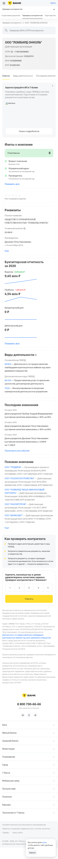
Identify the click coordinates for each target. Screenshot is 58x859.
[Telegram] (35, 715)
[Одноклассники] (29, 715)
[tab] (6, 76)
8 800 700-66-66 (29, 704)
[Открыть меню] (4, 3)
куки (44, 842)
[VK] (23, 715)
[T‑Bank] (14, 3)
